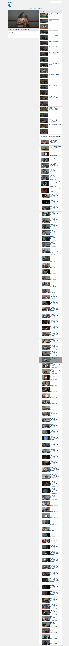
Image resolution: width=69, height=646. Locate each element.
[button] (23, 19)
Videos (35, 8)
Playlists (40, 8)
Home (30, 8)
